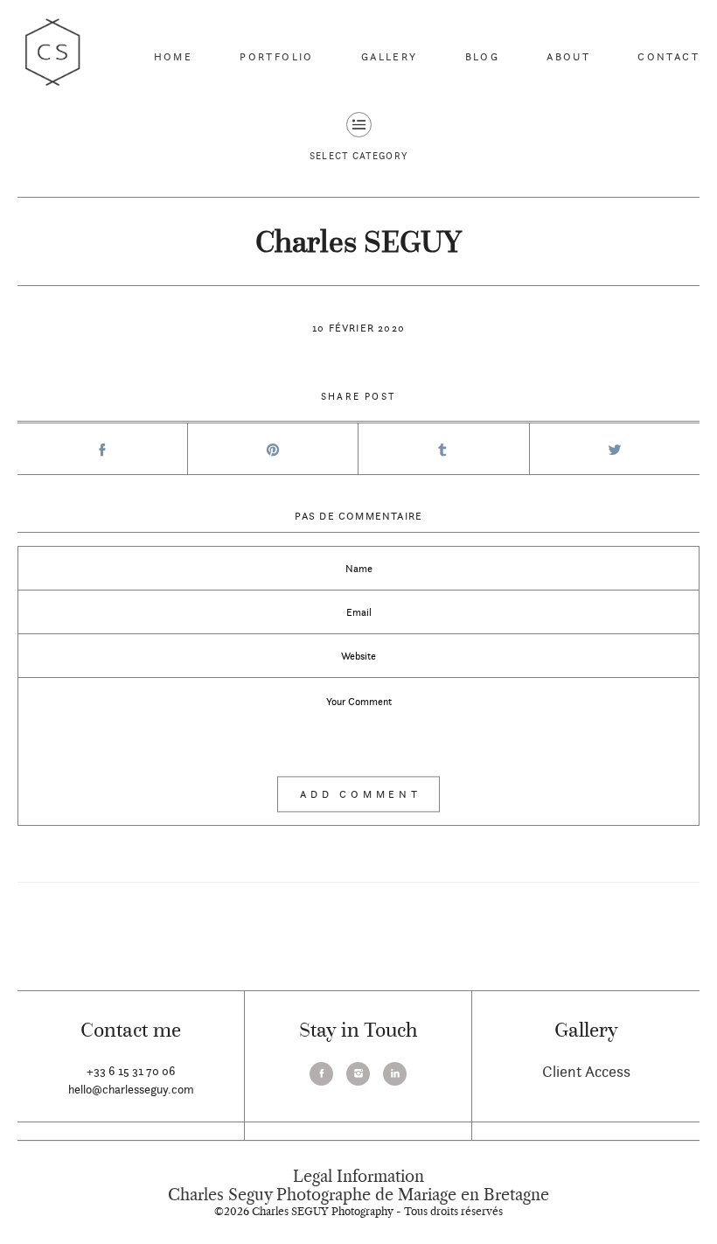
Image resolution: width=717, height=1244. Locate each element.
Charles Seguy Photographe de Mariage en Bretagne (358, 1195)
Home (173, 56)
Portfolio (277, 56)
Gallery (389, 56)
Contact (668, 56)
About (568, 56)
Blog (482, 56)
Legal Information (358, 1176)
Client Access (586, 1071)
